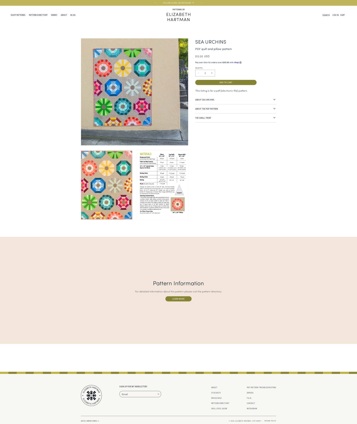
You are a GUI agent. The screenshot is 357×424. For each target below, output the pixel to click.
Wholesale (216, 397)
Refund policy (270, 421)
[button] (18, 15)
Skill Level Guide (219, 408)
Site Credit (256, 421)
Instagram (252, 408)
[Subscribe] (158, 394)
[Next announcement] (202, 2)
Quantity (198, 67)
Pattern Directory (220, 403)
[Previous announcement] (155, 2)
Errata (250, 392)
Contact (251, 403)
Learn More (178, 298)
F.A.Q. (249, 397)
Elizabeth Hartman (243, 421)
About (214, 387)
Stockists (216, 392)
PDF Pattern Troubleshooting (261, 387)
